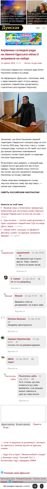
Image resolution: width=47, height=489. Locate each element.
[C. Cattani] (6, 278)
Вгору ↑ (6, 427)
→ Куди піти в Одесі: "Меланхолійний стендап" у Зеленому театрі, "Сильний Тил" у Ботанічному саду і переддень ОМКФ (23, 457)
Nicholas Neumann (17, 319)
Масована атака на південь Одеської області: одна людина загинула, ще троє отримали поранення (13, 19)
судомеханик (23, 253)
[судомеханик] (7, 252)
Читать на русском (33, 63)
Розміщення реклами (23, 479)
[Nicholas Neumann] (3, 318)
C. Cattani (15, 279)
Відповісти (22, 271)
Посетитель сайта (28, 376)
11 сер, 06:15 (29, 279)
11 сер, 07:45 (31, 296)
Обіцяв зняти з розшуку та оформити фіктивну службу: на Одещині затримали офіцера (20, 233)
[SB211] (3, 359)
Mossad (18, 296)
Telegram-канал (17, 482)
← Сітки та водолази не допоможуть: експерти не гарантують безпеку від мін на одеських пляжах (23, 445)
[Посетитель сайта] (10, 379)
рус (38, 28)
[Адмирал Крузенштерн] (3, 338)
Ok (35, 486)
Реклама (23, 46)
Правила (37, 424)
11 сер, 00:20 (38, 253)
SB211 (11, 359)
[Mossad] (8, 295)
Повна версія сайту (8, 479)
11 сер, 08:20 (22, 359)
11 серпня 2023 (8, 63)
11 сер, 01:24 (34, 319)
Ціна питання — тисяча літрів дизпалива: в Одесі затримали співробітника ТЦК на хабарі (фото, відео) (23, 223)
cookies (26, 486)
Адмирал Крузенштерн (19, 339)
